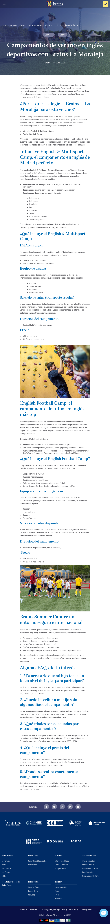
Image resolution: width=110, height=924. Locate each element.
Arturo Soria (6, 868)
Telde (4, 876)
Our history (32, 864)
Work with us (34, 909)
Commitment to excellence (38, 861)
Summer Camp (33, 887)
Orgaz (4, 864)
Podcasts (58, 898)
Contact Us (23, 909)
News (57, 891)
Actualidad (12, 25)
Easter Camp (33, 891)
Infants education (88, 861)
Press (57, 895)
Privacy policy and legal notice (53, 909)
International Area (62, 861)
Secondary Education (90, 868)
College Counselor (61, 864)
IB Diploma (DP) (60, 868)
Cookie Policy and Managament (79, 909)
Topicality (58, 882)
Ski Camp (31, 895)
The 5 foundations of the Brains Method (11, 883)
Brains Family (33, 855)
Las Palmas (6, 872)
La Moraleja (6, 861)
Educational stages (89, 855)
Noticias (21, 25)
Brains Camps (33, 882)
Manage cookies (61, 887)
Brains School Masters (90, 876)
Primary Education (89, 864)
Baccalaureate (87, 872)
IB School (58, 855)
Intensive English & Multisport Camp (37, 170)
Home (4, 25)
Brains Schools (7, 855)
